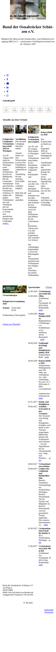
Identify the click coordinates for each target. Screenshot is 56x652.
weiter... (6, 223)
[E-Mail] (8, 83)
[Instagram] (7, 75)
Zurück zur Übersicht (11, 324)
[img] (28, 9)
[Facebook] (7, 79)
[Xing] (7, 91)
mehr (41, 310)
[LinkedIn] (7, 87)
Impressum (48, 610)
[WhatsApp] (7, 95)
